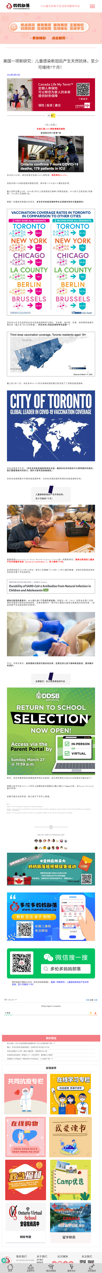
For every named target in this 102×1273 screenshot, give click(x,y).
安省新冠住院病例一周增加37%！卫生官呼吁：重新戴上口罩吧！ (30, 1055)
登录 (87, 1000)
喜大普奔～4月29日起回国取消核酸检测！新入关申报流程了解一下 (31, 1043)
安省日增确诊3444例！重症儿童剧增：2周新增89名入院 (27, 1051)
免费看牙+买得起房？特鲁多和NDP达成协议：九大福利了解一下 (30, 1059)
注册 (95, 1000)
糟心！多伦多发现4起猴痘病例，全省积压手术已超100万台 (28, 1047)
